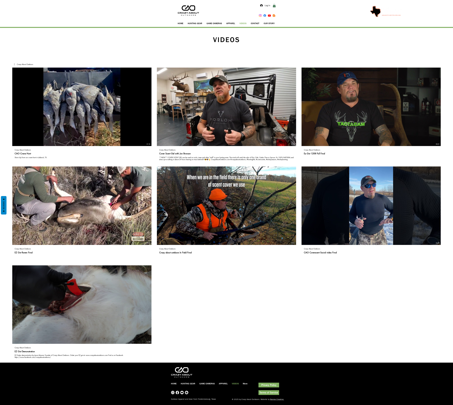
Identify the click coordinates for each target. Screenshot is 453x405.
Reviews (3, 205)
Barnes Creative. (277, 399)
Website (264, 399)
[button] (274, 5)
